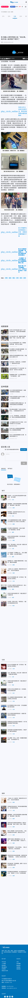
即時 (17, 6)
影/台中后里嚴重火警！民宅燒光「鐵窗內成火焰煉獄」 (3, 579)
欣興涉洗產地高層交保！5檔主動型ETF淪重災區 (3, 595)
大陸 (14, 810)
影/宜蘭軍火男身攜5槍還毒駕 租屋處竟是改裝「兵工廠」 (4, 350)
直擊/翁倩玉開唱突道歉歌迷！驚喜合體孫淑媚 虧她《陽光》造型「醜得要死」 (3, 825)
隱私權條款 (4, 967)
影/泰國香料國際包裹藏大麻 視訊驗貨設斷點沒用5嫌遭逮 (4, 404)
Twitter (2, 996)
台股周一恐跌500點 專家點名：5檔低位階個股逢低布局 (3, 603)
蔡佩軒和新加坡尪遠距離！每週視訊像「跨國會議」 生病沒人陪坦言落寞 (3, 857)
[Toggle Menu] (25, 6)
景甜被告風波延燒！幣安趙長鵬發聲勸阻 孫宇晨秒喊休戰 (3, 808)
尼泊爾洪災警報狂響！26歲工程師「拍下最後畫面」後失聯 (3, 530)
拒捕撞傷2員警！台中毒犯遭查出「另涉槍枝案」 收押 (4, 376)
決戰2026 (13, 6)
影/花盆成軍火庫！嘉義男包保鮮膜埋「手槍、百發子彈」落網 (4, 338)
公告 (18, 961)
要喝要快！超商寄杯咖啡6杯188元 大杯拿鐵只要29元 (3, 514)
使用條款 (4, 965)
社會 (15, 16)
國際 (13, 532)
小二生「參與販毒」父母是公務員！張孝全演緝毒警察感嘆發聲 (4, 417)
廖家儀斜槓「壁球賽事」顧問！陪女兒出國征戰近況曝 (3, 865)
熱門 (20, 6)
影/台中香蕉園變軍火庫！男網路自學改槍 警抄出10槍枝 (4, 344)
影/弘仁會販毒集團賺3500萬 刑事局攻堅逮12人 (4, 436)
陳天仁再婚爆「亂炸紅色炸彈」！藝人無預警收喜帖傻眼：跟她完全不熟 (3, 833)
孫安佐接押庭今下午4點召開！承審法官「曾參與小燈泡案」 (4, 370)
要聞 (23, 6)
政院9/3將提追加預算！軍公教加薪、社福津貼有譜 (3, 538)
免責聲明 (4, 968)
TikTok (12, 996)
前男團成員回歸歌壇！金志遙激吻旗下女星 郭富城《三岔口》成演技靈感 (3, 873)
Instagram (7, 996)
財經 (13, 597)
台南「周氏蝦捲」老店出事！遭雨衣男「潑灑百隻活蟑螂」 (3, 546)
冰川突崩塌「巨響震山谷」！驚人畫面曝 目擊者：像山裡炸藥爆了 (3, 554)
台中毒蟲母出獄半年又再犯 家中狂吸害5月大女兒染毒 (4, 423)
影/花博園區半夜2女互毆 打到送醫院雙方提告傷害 (3, 707)
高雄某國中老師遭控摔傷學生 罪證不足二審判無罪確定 (3, 732)
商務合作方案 (5, 970)
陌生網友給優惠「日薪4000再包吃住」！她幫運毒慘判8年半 (4, 411)
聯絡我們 (19, 965)
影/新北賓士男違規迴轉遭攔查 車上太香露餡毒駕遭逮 (4, 430)
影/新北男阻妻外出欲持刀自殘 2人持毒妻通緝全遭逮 (4, 398)
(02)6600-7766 (8, 982)
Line (10, 996)
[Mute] (7, 58)
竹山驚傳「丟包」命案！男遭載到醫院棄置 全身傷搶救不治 (3, 740)
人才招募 (4, 963)
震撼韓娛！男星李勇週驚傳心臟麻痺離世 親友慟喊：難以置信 (3, 506)
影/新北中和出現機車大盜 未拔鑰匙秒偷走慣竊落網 (3, 691)
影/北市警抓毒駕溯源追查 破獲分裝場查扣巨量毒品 (4, 392)
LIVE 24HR (5, 6)
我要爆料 (19, 967)
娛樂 (21, 16)
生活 (13, 499)
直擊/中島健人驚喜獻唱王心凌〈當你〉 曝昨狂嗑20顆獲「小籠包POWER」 (3, 841)
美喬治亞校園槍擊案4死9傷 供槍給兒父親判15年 (4, 357)
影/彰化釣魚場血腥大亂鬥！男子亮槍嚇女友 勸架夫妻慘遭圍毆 (4, 331)
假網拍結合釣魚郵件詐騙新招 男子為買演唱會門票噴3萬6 (3, 723)
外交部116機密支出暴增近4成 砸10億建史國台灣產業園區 (3, 587)
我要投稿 (19, 968)
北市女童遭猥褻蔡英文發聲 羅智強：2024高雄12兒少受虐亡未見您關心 (3, 522)
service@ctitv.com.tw (12, 988)
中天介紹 (4, 961)
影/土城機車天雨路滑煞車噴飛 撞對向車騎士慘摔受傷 (3, 699)
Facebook (5, 996)
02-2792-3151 (10, 986)
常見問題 (19, 963)
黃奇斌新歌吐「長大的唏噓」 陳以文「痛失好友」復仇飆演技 (3, 849)
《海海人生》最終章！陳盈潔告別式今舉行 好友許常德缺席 (3, 571)
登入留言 (23, 449)
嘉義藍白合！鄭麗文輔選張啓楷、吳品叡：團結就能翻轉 (3, 563)
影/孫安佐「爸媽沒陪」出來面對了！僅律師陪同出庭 (4, 363)
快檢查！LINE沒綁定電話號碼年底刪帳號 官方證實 (3, 497)
